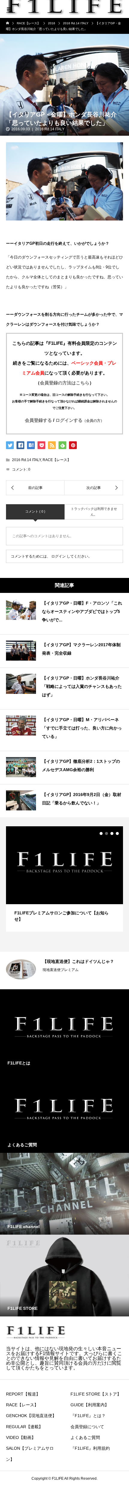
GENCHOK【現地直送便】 (31, 1415)
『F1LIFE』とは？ (88, 1415)
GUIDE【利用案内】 (89, 1404)
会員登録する (38, 420)
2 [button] (106, 833)
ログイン (58, 556)
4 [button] (117, 833)
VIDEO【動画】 (21, 1437)
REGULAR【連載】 (24, 1426)
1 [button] (101, 833)
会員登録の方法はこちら (64, 382)
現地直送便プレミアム (61, 970)
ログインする (80, 420)
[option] (64, 879)
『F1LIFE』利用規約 (90, 1448)
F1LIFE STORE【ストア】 (95, 1394)
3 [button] (111, 833)
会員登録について (87, 1426)
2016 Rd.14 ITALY (49, 129)
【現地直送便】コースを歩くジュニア (78, 961)
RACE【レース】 (57, 460)
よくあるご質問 (85, 1437)
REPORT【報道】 (23, 1394)
